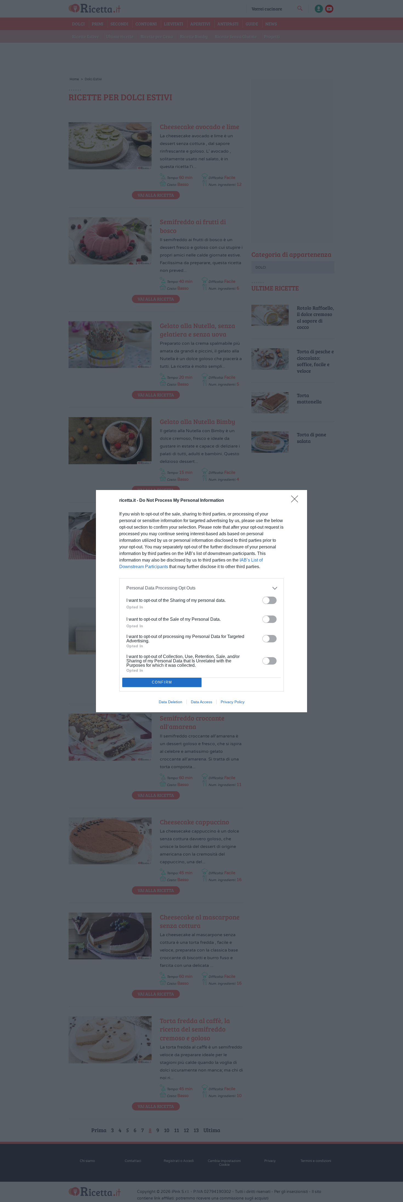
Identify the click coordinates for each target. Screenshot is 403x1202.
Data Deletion (170, 702)
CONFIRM (162, 682)
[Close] (296, 500)
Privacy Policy (233, 702)
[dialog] (201, 601)
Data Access (201, 702)
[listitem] (201, 588)
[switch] (269, 600)
